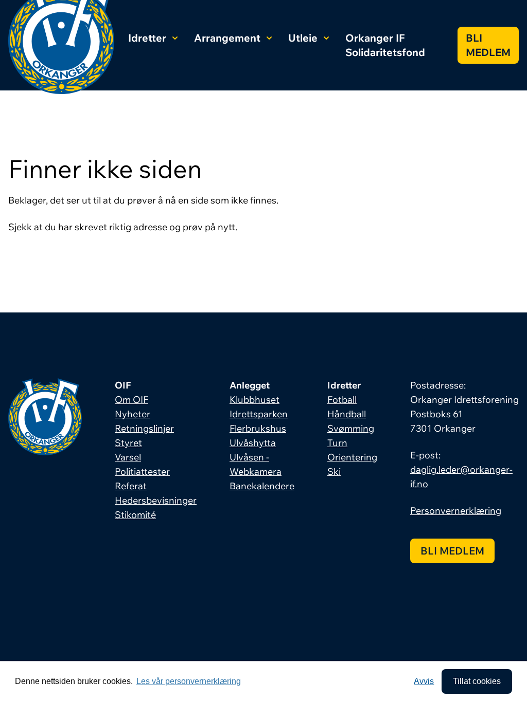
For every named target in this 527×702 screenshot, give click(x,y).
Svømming (350, 428)
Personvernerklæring (455, 510)
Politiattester (142, 471)
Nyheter (132, 414)
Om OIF (131, 399)
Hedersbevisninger (156, 500)
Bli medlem (488, 45)
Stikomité (135, 515)
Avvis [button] (424, 681)
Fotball (342, 399)
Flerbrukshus (258, 428)
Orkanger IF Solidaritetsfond (385, 45)
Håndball (346, 414)
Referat (131, 486)
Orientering (352, 457)
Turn (337, 443)
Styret (128, 443)
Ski (334, 471)
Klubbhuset (254, 399)
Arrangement (227, 37)
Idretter (147, 37)
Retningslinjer (144, 428)
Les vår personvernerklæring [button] (188, 681)
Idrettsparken (259, 414)
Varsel (128, 457)
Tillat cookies (477, 681)
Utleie (303, 37)
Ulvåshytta (253, 443)
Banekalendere (262, 486)
